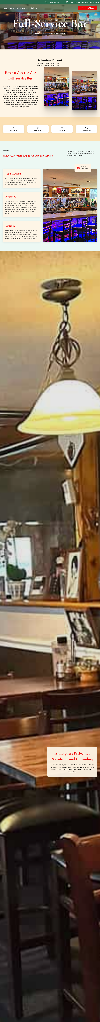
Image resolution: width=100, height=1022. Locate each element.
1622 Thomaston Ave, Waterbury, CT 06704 (85, 2)
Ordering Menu (87, 8)
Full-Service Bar (22, 8)
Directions (62, 130)
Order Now (37, 130)
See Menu (13, 130)
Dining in (34, 8)
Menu (12, 8)
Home (5, 8)
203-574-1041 (54, 2)
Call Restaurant (86, 130)
